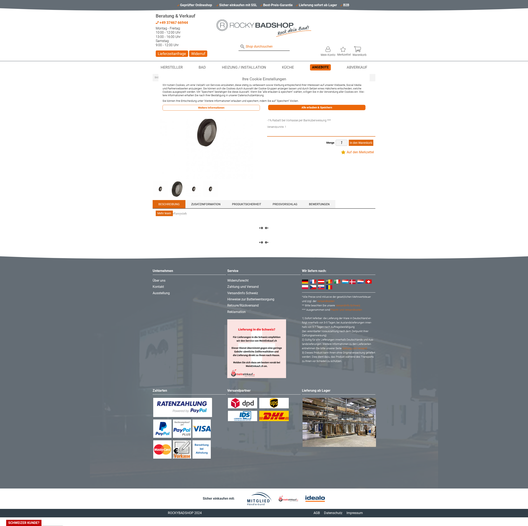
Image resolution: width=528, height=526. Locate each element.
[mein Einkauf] (288, 499)
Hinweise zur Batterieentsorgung (250, 299)
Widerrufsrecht (238, 280)
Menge (330, 142)
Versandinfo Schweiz (242, 293)
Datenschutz (333, 513)
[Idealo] (315, 499)
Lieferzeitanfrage (172, 54)
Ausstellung (161, 293)
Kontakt (158, 287)
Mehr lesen (164, 213)
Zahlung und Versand (243, 287)
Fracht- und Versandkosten (346, 309)
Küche (288, 67)
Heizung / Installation (244, 67)
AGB (317, 513)
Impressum (354, 513)
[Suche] (242, 47)
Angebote (320, 67)
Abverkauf (357, 67)
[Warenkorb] (359, 48)
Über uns (159, 280)
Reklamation (236, 312)
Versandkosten (326, 301)
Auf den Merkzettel (360, 152)
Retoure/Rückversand (243, 305)
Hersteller (172, 67)
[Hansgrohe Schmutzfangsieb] (160, 189)
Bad (202, 67)
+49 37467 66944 (173, 22)
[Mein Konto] (328, 48)
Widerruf (198, 54)
